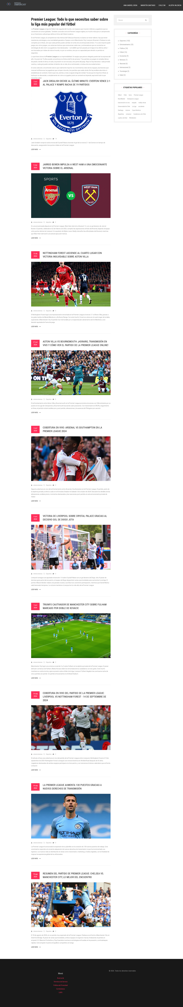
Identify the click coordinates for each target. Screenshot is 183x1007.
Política (124, 48)
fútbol (120, 95)
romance (128, 114)
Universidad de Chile (124, 106)
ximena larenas (37, 139)
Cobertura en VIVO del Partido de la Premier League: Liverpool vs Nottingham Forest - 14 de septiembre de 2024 (74, 697)
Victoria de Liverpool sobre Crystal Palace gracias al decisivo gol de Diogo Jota (75, 518)
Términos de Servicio (61, 982)
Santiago (120, 110)
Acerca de (60, 978)
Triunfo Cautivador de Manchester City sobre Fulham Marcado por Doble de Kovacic (75, 606)
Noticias (123, 60)
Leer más (34, 149)
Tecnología (124, 71)
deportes (48, 222)
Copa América (136, 110)
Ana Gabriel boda (130, 5)
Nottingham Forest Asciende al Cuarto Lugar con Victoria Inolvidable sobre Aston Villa (72, 255)
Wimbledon (132, 118)
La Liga (134, 106)
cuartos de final (122, 118)
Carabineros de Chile (139, 114)
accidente (141, 106)
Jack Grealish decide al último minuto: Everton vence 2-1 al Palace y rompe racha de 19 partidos (76, 83)
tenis (130, 95)
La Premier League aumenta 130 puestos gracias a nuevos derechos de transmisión (72, 787)
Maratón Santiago (148, 5)
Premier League (138, 95)
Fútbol (123, 52)
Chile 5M (162, 5)
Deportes (49, 139)
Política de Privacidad (60, 985)
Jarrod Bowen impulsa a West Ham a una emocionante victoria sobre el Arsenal (75, 166)
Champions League (133, 99)
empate (134, 102)
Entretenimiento (126, 45)
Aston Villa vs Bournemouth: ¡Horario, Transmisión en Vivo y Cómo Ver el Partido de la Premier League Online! (75, 343)
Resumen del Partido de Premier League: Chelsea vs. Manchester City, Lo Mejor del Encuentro (73, 875)
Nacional (124, 64)
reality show (142, 102)
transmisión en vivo (124, 102)
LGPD (60, 992)
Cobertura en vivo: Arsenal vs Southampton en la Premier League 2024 (72, 429)
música (127, 110)
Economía (124, 56)
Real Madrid (121, 99)
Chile (125, 95)
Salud (123, 75)
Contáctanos (60, 989)
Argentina (121, 114)
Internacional (125, 67)
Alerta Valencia (175, 5)
